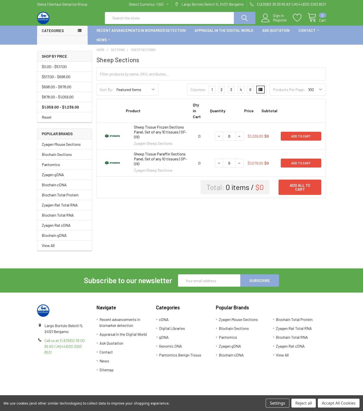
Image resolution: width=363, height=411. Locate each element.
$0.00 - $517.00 (54, 66)
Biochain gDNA (54, 235)
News (102, 39)
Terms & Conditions (73, 393)
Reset (47, 117)
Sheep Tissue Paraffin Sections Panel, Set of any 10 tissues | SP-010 (160, 158)
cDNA (164, 319)
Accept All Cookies (339, 403)
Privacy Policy (290, 393)
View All (48, 245)
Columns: (198, 89)
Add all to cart (300, 187)
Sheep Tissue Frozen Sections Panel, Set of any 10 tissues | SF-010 (160, 132)
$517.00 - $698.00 (56, 76)
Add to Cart (301, 136)
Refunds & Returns (217, 393)
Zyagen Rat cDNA (56, 225)
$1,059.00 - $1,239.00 (60, 107)
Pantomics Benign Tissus (180, 355)
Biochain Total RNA (58, 215)
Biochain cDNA (54, 184)
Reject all (303, 403)
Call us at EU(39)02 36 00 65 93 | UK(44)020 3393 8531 (64, 346)
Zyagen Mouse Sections (61, 144)
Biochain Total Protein (60, 194)
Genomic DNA (170, 346)
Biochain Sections (57, 154)
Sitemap (107, 369)
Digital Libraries (172, 328)
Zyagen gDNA (53, 174)
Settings (277, 403)
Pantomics (51, 164)
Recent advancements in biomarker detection (141, 30)
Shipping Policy (145, 393)
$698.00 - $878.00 (56, 86)
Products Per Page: (289, 89)
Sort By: (106, 89)
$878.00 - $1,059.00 (58, 96)
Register (280, 20)
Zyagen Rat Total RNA (60, 205)
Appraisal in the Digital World (224, 30)
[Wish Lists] (300, 18)
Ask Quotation (276, 30)
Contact (307, 30)
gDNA (164, 337)
